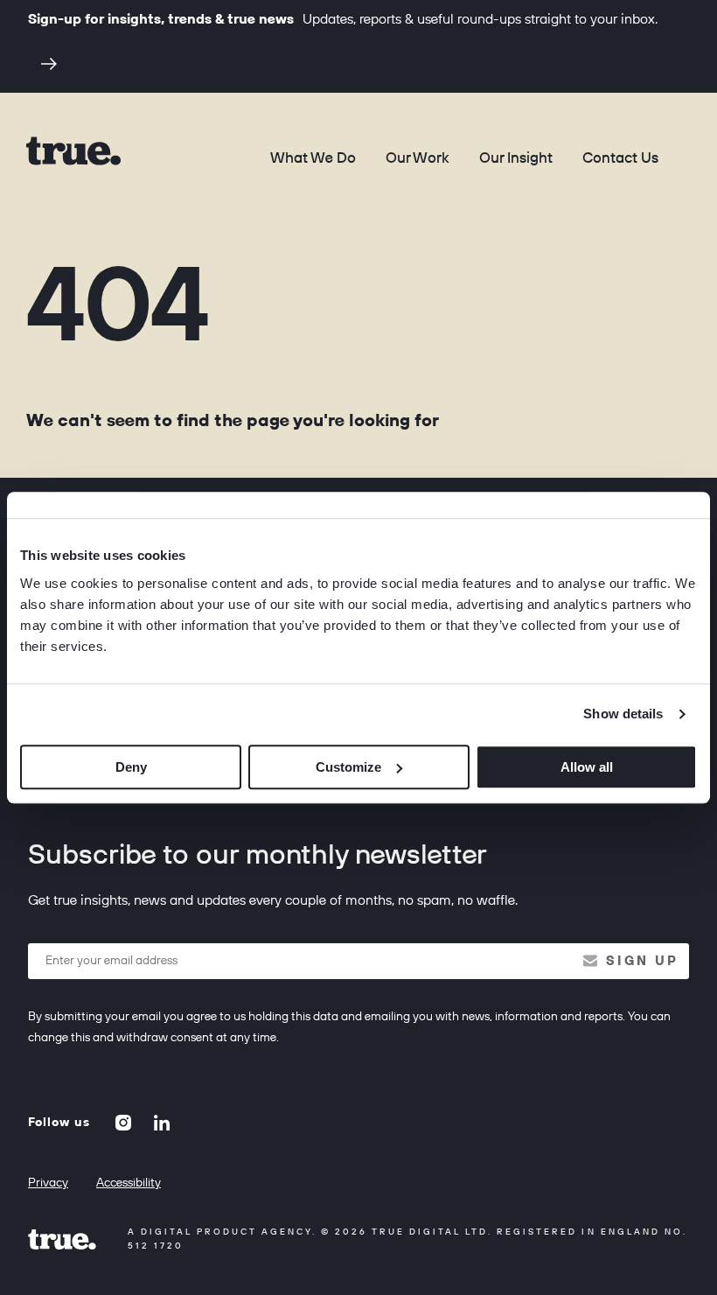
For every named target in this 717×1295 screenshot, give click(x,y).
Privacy (48, 1183)
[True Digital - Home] (73, 151)
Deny (131, 767)
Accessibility (128, 1183)
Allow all (586, 767)
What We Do (313, 158)
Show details (623, 713)
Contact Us (620, 158)
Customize (348, 767)
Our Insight (516, 158)
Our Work (417, 158)
